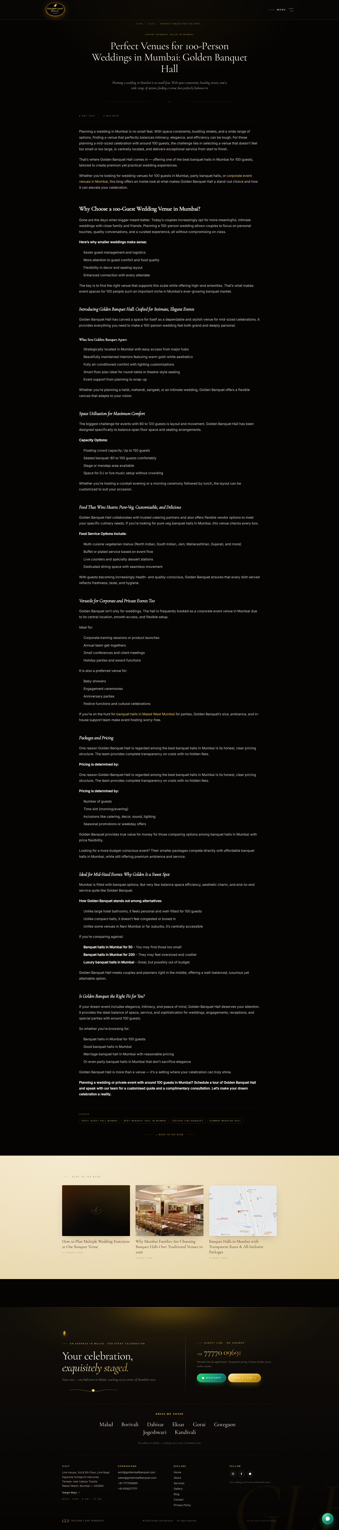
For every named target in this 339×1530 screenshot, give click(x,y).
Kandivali (185, 1432)
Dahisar (155, 1424)
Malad (106, 1424)
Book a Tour (242, 1378)
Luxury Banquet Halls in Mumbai (169, 34)
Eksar (178, 1424)
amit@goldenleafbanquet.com (136, 1472)
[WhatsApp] (250, 1473)
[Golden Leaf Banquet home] (55, 9)
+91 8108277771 (127, 1488)
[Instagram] (233, 1473)
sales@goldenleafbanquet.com (137, 1477)
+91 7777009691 (128, 1483)
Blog (151, 24)
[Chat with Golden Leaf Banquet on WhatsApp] (327, 1518)
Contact (178, 1499)
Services (179, 1483)
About (177, 1477)
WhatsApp (213, 1378)
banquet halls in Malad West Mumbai (146, 714)
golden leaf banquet (188, 1121)
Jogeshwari (154, 1432)
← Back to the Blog (169, 1135)
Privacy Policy (182, 1505)
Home (139, 24)
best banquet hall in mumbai (145, 1121)
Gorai (199, 1424)
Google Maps (69, 1492)
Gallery (178, 1488)
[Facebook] (241, 1473)
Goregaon (225, 1424)
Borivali (130, 1424)
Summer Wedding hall (225, 1121)
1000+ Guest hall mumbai (99, 1121)
